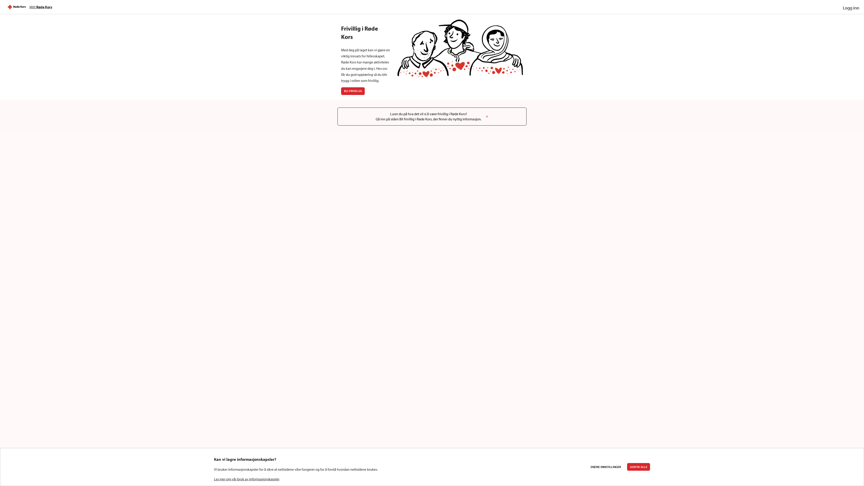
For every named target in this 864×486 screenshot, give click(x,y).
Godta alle (638, 467)
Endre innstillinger (606, 467)
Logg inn (851, 8)
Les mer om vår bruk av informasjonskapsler (246, 479)
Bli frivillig (353, 91)
